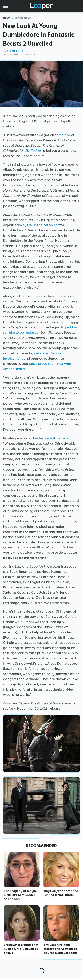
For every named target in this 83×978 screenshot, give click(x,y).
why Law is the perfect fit (38, 225)
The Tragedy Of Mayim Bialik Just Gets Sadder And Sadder (20, 895)
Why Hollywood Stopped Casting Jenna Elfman (60, 893)
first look (63, 135)
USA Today (32, 150)
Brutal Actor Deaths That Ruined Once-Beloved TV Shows (21, 949)
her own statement (54, 438)
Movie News (23, 18)
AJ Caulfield (15, 51)
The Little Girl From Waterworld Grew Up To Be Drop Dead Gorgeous (60, 949)
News (7, 18)
